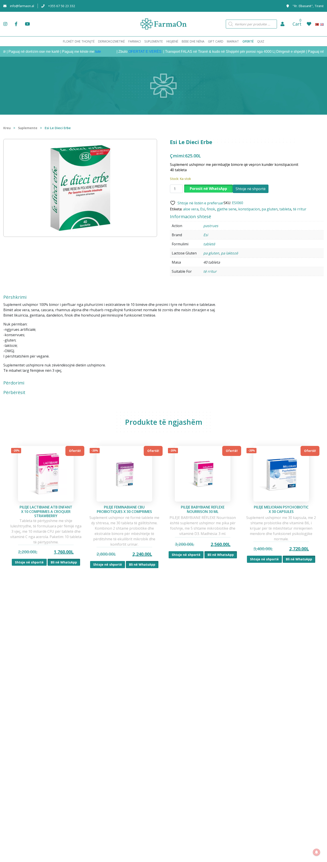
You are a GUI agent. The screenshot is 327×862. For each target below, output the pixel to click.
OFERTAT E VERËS (133, 51)
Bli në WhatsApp (64, 562)
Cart (297, 24)
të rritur (299, 209)
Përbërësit (14, 392)
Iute (86, 51)
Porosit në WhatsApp (208, 188)
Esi (202, 209)
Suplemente (27, 128)
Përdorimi (13, 383)
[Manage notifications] (316, 852)
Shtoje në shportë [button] (29, 562)
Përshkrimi (14, 297)
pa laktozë (229, 253)
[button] (282, 24)
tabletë (209, 244)
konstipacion (249, 209)
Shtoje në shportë (251, 188)
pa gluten (270, 209)
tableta (285, 209)
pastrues (210, 225)
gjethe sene (226, 209)
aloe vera (190, 209)
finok (211, 209)
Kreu (7, 128)
